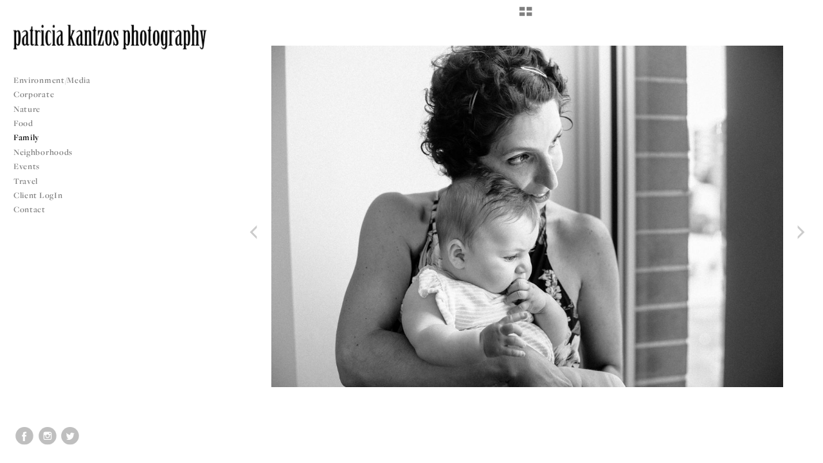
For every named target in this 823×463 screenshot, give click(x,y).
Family (26, 137)
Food (23, 123)
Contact (30, 209)
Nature (27, 109)
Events (28, 166)
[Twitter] (70, 436)
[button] (526, 16)
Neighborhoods (44, 152)
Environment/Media (52, 80)
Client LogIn (38, 195)
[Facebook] (24, 436)
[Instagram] (47, 436)
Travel (26, 181)
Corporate (34, 94)
